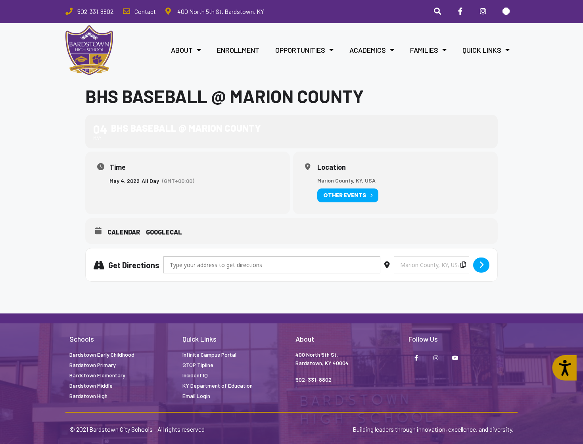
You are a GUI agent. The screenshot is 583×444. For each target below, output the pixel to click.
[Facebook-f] (416, 358)
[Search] (437, 11)
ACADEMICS (367, 50)
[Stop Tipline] (506, 11)
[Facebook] (460, 11)
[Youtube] (455, 358)
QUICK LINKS (481, 50)
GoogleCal (164, 232)
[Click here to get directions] (481, 265)
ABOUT (182, 50)
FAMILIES (424, 50)
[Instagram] (483, 11)
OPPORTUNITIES (300, 50)
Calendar (123, 232)
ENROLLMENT (238, 50)
